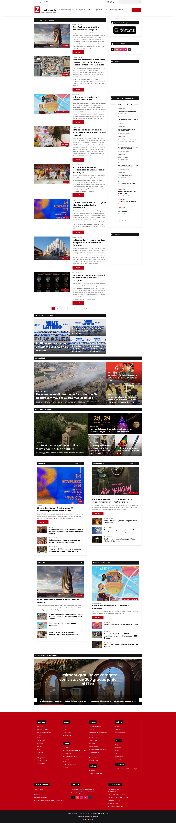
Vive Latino (92, 755)
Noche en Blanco (94, 752)
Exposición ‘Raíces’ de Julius (127, 111)
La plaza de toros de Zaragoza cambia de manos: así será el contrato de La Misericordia (122, 399)
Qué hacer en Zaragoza (66, 9)
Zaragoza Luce (93, 760)
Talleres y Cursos (42, 760)
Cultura (89, 9)
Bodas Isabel (119, 756)
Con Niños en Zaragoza (44, 732)
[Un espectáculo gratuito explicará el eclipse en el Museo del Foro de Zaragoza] (97, 530)
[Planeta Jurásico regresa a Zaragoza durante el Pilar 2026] (97, 521)
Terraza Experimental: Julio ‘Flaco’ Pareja (127, 192)
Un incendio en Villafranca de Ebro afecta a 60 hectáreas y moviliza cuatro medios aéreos (66, 396)
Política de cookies (39, 795)
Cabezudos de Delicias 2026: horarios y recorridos (86, 98)
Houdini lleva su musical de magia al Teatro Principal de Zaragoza (120, 540)
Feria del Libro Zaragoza (96, 735)
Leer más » (78, 52)
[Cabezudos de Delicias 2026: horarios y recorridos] (42, 625)
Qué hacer (40, 726)
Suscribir (136, 10)
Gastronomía (119, 729)
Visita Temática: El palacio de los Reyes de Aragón (128, 148)
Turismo (117, 726)
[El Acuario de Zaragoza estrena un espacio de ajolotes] (97, 644)
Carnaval (91, 729)
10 (70, 308)
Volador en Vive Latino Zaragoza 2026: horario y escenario (79, 345)
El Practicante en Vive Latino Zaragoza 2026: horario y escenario (97, 345)
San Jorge (66, 759)
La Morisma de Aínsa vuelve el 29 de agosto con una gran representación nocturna (65, 550)
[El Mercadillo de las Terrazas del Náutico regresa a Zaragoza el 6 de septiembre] (42, 634)
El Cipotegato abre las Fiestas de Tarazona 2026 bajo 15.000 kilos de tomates (100, 449)
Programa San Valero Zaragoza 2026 (74, 750)
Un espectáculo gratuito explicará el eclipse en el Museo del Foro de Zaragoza (120, 531)
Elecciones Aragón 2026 (96, 773)
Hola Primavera (93, 746)
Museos (65, 738)
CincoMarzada (67, 753)
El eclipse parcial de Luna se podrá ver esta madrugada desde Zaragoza (89, 278)
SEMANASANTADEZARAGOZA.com (118, 797)
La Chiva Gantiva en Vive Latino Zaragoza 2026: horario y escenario (87, 331)
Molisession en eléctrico (126, 183)
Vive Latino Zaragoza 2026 (114, 9)
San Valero (66, 747)
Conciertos (40, 735)
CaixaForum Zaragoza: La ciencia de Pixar (126, 130)
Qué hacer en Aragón (44, 409)
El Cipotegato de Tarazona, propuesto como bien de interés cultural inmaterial (65, 541)
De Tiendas (40, 738)
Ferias (38, 749)
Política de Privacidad (40, 797)
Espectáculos (99, 9)
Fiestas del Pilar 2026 (69, 764)
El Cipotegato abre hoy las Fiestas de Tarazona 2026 (128, 451)
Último (86, 308)
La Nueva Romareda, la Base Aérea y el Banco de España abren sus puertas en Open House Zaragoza (89, 62)
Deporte (39, 746)
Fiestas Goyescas (68, 762)
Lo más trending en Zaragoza (47, 655)
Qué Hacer (43, 563)
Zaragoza (118, 747)
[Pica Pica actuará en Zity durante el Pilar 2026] (97, 625)
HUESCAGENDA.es (113, 792)
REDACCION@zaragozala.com (85, 789)
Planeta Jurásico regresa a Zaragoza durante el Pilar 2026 (121, 522)
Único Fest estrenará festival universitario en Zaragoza (86, 28)
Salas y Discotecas (42, 758)
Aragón (117, 744)
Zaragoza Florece (94, 758)
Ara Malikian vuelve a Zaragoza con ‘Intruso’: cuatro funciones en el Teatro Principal (113, 500)
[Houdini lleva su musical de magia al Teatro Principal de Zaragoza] (97, 539)
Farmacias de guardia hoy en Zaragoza (126, 768)
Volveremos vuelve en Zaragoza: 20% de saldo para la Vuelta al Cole (123, 378)
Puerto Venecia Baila (125, 175)
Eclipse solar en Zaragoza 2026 (98, 732)
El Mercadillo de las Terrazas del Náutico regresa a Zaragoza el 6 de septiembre (89, 132)
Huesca (117, 753)
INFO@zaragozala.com (82, 793)
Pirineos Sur (118, 759)
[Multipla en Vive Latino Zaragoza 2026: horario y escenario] (52, 336)
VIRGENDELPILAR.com (114, 800)
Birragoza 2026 (123, 157)
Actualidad (40, 358)
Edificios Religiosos (120, 732)
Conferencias (67, 735)
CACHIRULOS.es (113, 803)
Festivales (40, 743)
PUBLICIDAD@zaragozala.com (86, 791)
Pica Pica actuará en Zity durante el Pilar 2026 (121, 625)
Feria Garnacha (93, 738)
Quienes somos (38, 789)
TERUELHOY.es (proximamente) (117, 795)
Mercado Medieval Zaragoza (97, 749)
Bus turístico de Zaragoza (127, 139)
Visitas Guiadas (41, 763)
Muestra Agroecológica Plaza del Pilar (126, 210)
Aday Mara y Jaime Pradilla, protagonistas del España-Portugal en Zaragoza (89, 170)
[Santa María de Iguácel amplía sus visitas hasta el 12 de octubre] (61, 434)
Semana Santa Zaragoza (70, 756)
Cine (64, 729)
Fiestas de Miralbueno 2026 (127, 202)
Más (76, 463)
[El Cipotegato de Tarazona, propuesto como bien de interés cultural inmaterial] (42, 540)
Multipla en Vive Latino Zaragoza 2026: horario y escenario (52, 347)
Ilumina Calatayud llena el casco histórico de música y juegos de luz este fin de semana (111, 430)
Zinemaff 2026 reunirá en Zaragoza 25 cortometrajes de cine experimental (89, 205)
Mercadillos (40, 752)
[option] (70, 336)
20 (75, 308)
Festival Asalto (93, 740)
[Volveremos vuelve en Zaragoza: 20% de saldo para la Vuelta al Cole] (124, 372)
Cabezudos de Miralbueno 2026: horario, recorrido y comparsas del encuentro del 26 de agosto (120, 636)
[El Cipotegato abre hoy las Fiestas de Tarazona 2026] (128, 445)
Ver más (124, 220)
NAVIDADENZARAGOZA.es (115, 806)
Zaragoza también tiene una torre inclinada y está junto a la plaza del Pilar (88, 679)
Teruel (117, 750)
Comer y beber (80, 9)
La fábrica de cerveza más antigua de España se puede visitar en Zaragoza (89, 242)
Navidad (65, 767)
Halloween (92, 743)
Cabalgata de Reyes (95, 726)
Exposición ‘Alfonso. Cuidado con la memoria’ (128, 120)
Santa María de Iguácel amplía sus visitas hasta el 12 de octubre (59, 447)
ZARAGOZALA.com (113, 789)
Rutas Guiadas (41, 755)
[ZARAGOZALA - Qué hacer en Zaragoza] (45, 10)
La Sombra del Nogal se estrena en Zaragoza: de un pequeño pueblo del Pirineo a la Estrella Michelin (66, 531)
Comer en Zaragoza (42, 729)
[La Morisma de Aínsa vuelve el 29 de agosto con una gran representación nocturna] (42, 549)
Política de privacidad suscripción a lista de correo (49, 800)
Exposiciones (67, 732)
